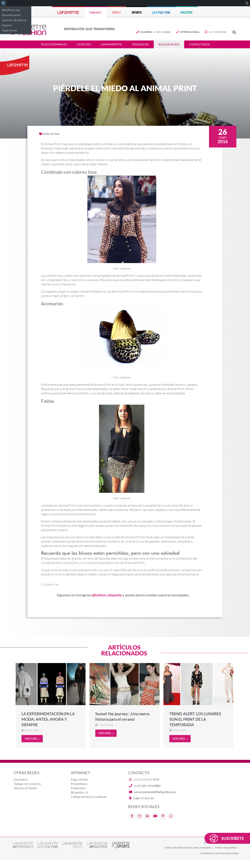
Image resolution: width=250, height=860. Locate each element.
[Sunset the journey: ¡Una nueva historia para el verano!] (124, 684)
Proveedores (79, 784)
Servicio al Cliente (25, 788)
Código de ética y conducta (88, 797)
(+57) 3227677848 (217, 32)
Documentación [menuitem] (11, 15)
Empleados (78, 788)
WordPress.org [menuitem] (11, 10)
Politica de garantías (225, 847)
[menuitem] (3, 3)
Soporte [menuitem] (7, 25)
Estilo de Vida (51, 133)
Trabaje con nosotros (27, 784)
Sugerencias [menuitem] (9, 30)
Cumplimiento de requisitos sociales (219, 853)
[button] (234, 32)
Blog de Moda (169, 44)
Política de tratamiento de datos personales (188, 847)
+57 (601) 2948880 (154, 32)
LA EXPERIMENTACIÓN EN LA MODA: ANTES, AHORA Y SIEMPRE (48, 719)
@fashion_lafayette (107, 595)
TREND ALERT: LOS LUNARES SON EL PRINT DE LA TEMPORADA (195, 719)
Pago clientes (79, 779)
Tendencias (140, 44)
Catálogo (84, 44)
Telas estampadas (54, 44)
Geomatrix (21, 779)
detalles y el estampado (83, 563)
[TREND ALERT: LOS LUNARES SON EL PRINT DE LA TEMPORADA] (198, 684)
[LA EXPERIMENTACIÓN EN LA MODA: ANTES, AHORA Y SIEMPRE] (51, 684)
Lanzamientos (111, 44)
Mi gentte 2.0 (79, 792)
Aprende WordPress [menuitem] (14, 20)
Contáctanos (199, 44)
